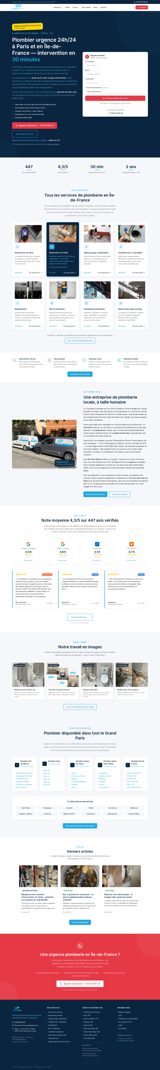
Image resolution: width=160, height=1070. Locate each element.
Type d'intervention (97, 88)
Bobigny (102, 782)
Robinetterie (52, 1025)
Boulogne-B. (112, 814)
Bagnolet (102, 779)
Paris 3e (47, 776)
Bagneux (75, 779)
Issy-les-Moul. (134, 814)
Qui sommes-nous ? (126, 1022)
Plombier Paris (54, 761)
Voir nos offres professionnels (80, 341)
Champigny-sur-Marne (24, 776)
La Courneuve (104, 787)
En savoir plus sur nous (95, 494)
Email (88, 70)
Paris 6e (47, 785)
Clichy (74, 787)
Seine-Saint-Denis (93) (91, 1032)
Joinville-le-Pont (22, 779)
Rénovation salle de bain (57, 1035)
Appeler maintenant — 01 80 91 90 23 (36, 125)
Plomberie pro (53, 1038)
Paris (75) (130, 784)
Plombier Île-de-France (91, 1012)
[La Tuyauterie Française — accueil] (18, 7)
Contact (103, 7)
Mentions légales (125, 1012)
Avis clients (86, 7)
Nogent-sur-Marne (22, 782)
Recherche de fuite (55, 1012)
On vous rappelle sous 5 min (117, 98)
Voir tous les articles (80, 922)
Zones (75, 7)
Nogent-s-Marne (25, 814)
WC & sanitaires (54, 1028)
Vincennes (112, 808)
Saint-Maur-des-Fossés (24, 773)
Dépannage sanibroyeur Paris (59, 1041)
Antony (74, 773)
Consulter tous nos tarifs (80, 374)
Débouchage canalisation (57, 1019)
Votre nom (90, 61)
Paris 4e (47, 779)
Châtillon (75, 784)
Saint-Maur (26, 808)
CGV (120, 1015)
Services (57, 7)
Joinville (69, 808)
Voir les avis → (28, 560)
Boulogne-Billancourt (79, 782)
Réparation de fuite (55, 1015)
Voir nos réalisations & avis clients (80, 707)
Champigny (47, 808)
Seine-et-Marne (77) (134, 773)
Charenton (91, 814)
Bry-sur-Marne (21, 787)
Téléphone (90, 79)
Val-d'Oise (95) (132, 782)
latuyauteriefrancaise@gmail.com (26, 1025)
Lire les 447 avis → (80, 617)
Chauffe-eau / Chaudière (57, 1022)
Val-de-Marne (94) (134, 787)
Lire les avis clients (119, 494)
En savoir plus (34, 273)
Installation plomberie (56, 1032)
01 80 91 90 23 (142, 2)
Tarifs (67, 7)
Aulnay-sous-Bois (105, 776)
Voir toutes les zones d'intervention (80, 826)
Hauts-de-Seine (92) (90, 1028)
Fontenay (47, 814)
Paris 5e (47, 782)
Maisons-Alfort (69, 814)
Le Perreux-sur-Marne (24, 784)
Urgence (143, 7)
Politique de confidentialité (128, 1019)
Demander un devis (25, 134)
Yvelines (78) (132, 776)
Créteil (90, 808)
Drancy (101, 784)
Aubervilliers (103, 773)
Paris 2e (47, 773)
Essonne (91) (131, 779)
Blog (95, 7)
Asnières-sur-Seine (78, 776)
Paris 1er (47, 770)
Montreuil (134, 808)
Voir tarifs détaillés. (53, 144)
